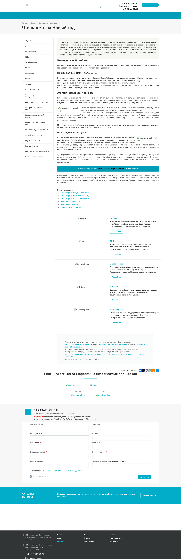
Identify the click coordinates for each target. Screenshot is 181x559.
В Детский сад (30, 52)
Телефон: (97, 424)
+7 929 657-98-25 (129, 6)
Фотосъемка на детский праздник (34, 116)
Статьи (60, 541)
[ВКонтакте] (140, 370)
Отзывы (87, 538)
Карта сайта (89, 541)
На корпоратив (31, 62)
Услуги (112, 535)
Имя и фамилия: (37, 424)
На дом (28, 41)
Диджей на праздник (33, 135)
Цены (86, 535)
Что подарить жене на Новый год (74, 198)
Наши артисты (116, 538)
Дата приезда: (36, 433)
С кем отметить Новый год (71, 207)
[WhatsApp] (150, 370)
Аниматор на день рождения (36, 102)
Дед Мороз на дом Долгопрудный (112, 344)
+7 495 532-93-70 (129, 3)
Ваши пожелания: (37, 461)
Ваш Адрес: (35, 443)
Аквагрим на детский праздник (33, 109)
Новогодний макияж (69, 204)
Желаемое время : (110, 461)
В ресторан (29, 73)
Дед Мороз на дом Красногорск (78, 354)
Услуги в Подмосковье (34, 157)
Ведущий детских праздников (37, 151)
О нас (59, 535)
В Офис (28, 68)
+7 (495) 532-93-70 (35, 554)
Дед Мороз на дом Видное (106, 354)
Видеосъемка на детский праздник (35, 123)
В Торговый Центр (32, 89)
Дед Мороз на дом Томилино (77, 344)
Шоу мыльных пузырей (34, 141)
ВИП (26, 46)
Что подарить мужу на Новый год (74, 193)
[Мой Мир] (157, 370)
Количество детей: (38, 452)
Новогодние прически (70, 201)
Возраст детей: (99, 452)
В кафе (27, 79)
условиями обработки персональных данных (62, 471)
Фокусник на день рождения (36, 130)
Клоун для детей (31, 146)
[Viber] (147, 370)
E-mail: (96, 433)
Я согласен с (56, 471)
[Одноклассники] (153, 370)
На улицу (28, 84)
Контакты (114, 541)
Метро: (96, 443)
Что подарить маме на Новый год (75, 196)
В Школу (28, 57)
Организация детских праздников (33, 96)
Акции (59, 538)
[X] (143, 370)
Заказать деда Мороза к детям (111, 168)
